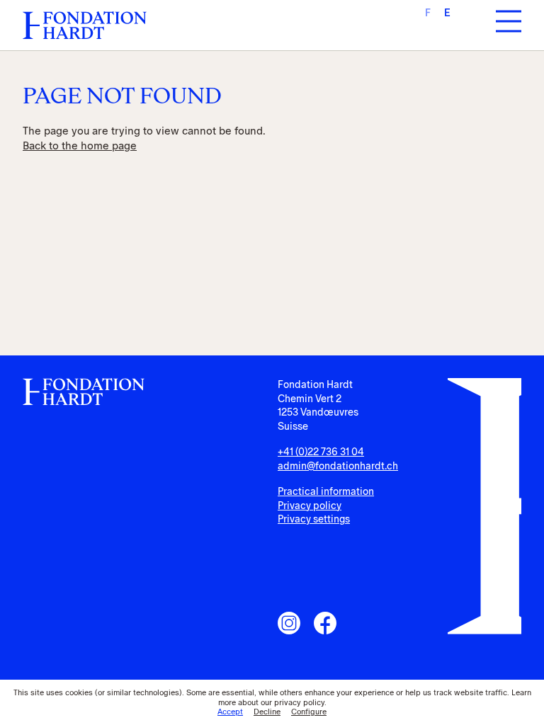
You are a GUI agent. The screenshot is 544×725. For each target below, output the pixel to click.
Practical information (326, 492)
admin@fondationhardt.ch (338, 466)
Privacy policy (309, 506)
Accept (230, 712)
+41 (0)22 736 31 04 (321, 452)
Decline (267, 712)
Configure (309, 712)
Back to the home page (80, 145)
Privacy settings (314, 519)
